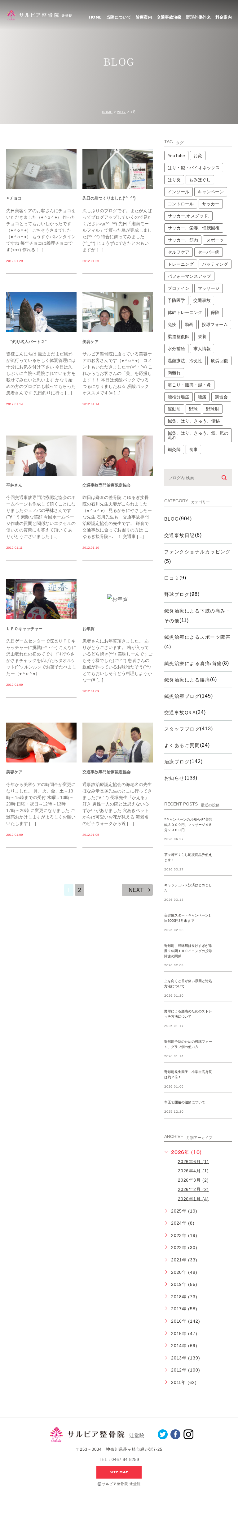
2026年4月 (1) (193, 1170)
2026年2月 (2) (193, 1189)
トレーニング (181, 264)
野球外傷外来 (198, 17)
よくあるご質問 (182, 745)
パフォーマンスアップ (189, 276)
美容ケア (90, 341)
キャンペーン (211, 191)
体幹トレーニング (185, 312)
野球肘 (212, 408)
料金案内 (223, 17)
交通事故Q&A (180, 712)
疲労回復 (219, 360)
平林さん (14, 485)
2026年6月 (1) (193, 1161)
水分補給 (176, 348)
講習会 (221, 396)
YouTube (176, 155)
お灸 (197, 155)
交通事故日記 (179, 535)
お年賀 (88, 628)
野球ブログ (177, 594)
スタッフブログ (182, 729)
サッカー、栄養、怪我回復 (194, 227)
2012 (121, 112)
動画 (189, 324)
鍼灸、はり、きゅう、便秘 (194, 421)
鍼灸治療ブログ (182, 696)
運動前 (174, 408)
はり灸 (174, 179)
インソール (178, 191)
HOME (95, 17)
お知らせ (174, 778)
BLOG (171, 519)
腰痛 (202, 396)
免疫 (172, 324)
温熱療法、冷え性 (185, 360)
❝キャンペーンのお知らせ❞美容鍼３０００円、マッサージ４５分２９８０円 (188, 825)
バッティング (215, 264)
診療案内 (144, 17)
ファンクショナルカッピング (197, 551)
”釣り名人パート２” (26, 341)
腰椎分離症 (178, 396)
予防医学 (176, 300)
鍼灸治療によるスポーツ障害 (197, 637)
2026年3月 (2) (193, 1180)
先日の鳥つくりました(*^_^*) (108, 198)
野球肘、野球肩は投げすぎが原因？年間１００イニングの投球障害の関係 (188, 951)
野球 (193, 408)
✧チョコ (14, 198)
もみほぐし (200, 179)
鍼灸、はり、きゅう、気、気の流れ (198, 435)
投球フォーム (215, 324)
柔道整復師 (178, 336)
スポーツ (215, 240)
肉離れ (174, 372)
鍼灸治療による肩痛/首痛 (193, 663)
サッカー (210, 203)
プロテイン (178, 288)
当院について (118, 17)
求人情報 (202, 348)
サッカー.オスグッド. (188, 215)
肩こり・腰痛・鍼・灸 (189, 384)
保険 (215, 312)
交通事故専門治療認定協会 (106, 485)
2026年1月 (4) (193, 1198)
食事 (193, 449)
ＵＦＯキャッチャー (24, 628)
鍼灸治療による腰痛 (187, 679)
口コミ (172, 578)
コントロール (181, 203)
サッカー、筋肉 (183, 240)
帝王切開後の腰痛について (184, 1102)
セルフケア (178, 252)
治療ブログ (177, 761)
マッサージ (208, 288)
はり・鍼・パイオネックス (194, 167)
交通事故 (202, 300)
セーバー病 (208, 252)
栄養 (202, 336)
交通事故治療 (169, 17)
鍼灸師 (174, 449)
